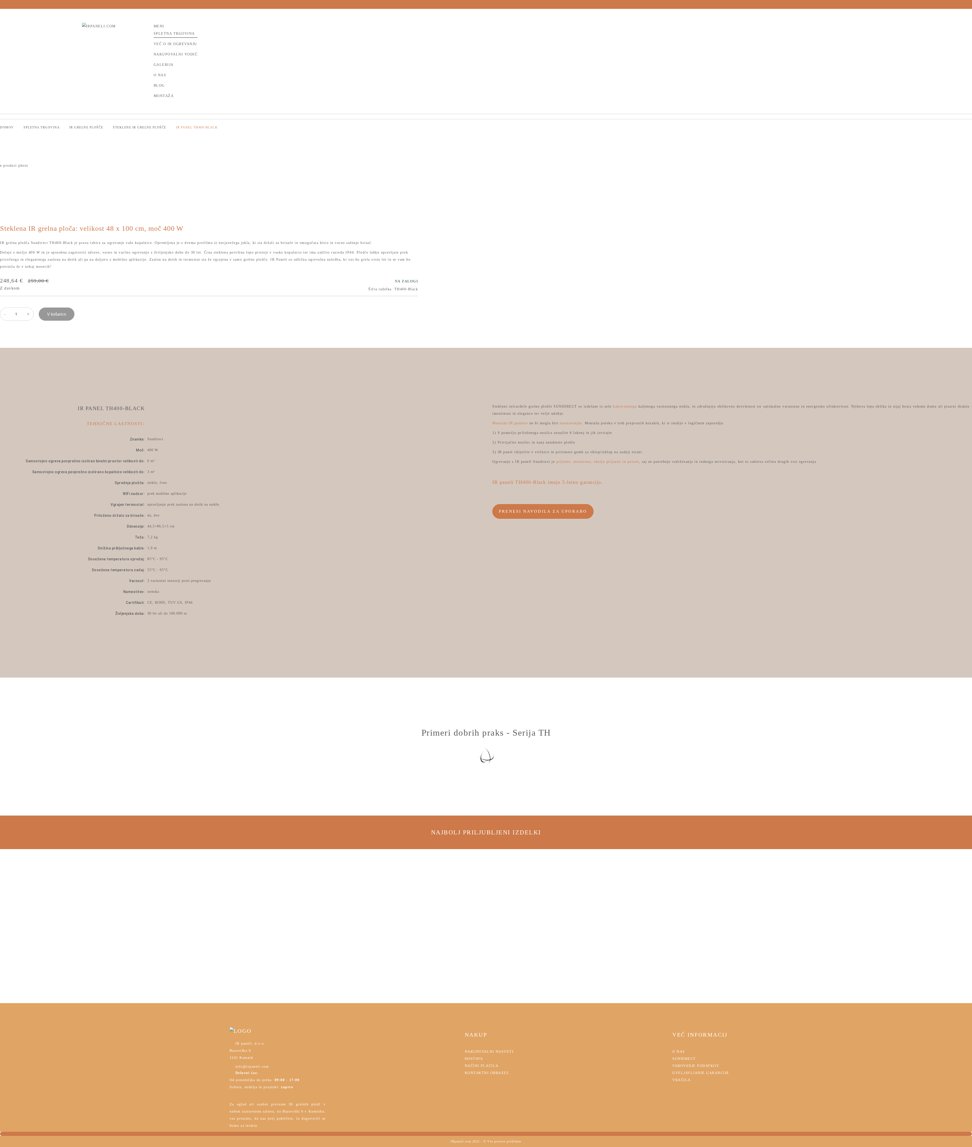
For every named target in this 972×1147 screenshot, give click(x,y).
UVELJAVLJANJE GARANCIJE (700, 1073)
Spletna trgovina (42, 127)
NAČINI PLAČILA (482, 1066)
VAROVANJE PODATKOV (695, 1066)
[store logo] (114, 30)
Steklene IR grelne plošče (140, 127)
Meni (159, 26)
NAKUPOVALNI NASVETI (489, 1052)
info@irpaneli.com (251, 1066)
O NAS (678, 1052)
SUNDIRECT (684, 1059)
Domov (7, 127)
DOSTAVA (474, 1059)
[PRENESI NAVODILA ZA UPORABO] (543, 504)
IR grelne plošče (87, 127)
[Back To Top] (486, 1134)
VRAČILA (681, 1080)
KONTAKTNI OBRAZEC (487, 1073)
